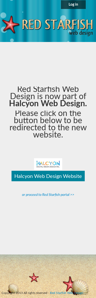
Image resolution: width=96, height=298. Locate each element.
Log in (73, 4)
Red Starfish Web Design (66, 292)
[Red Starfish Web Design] (48, 25)
